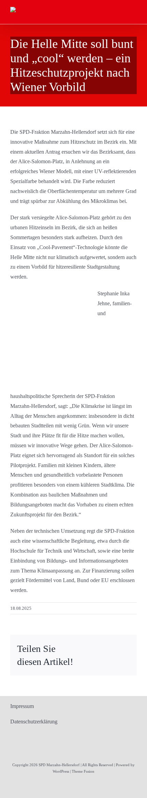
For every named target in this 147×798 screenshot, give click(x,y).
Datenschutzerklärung (33, 721)
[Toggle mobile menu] (134, 11)
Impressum (22, 706)
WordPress (61, 771)
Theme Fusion (83, 771)
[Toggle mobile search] (121, 11)
